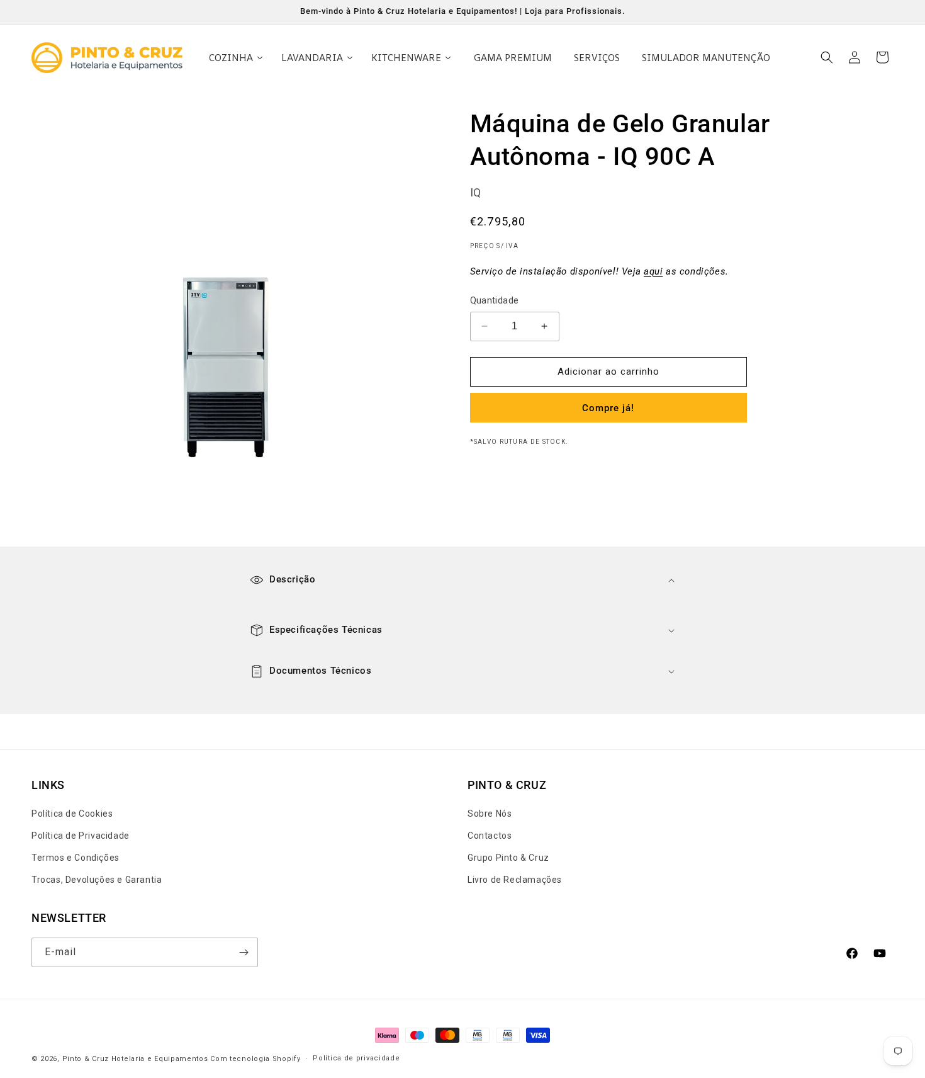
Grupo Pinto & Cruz (508, 858)
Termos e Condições (75, 858)
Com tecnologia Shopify (255, 1059)
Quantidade (494, 300)
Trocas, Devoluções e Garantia (96, 880)
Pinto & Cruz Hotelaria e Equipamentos (135, 1059)
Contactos (490, 836)
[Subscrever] (243, 952)
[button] (827, 57)
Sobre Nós (490, 813)
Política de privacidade (356, 1058)
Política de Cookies (72, 813)
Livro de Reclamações (515, 880)
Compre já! (608, 408)
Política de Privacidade (80, 836)
